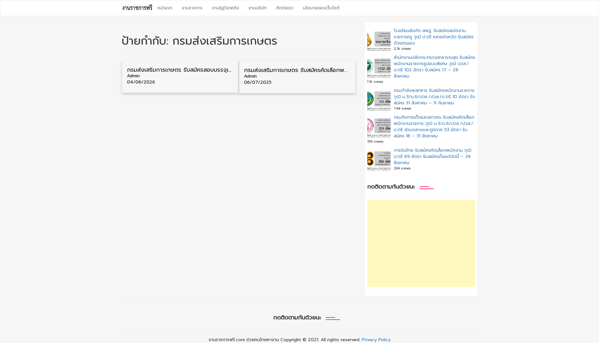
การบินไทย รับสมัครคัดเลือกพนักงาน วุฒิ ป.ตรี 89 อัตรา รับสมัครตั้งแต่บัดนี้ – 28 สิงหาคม (432, 156)
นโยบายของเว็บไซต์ (321, 8)
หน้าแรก (165, 8)
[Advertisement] (421, 243)
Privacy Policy (376, 339)
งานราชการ (192, 8)
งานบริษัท (257, 8)
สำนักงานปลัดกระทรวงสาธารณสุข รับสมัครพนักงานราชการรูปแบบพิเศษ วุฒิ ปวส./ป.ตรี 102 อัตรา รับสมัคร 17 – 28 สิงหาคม (434, 66)
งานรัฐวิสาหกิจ (225, 8)
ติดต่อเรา (285, 8)
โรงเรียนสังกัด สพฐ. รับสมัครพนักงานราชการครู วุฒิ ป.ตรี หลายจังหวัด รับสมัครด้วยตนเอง (434, 36)
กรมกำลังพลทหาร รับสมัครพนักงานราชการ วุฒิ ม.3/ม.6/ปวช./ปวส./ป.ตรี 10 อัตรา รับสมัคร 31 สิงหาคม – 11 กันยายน (434, 96)
